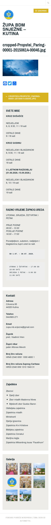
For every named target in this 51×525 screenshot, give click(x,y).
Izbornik (42, 11)
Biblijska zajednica (14, 429)
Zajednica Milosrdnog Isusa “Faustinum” (25, 442)
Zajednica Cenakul (15, 433)
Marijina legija (12, 437)
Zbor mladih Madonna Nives (22, 399)
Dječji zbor (14, 395)
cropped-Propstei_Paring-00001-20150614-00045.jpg (24, 97)
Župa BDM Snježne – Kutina (14, 29)
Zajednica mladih (14, 412)
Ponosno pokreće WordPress (19, 518)
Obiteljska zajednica (15, 408)
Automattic (25, 521)
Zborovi (9, 390)
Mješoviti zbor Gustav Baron (22, 403)
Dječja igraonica (13, 420)
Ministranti (11, 416)
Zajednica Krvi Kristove (17, 425)
